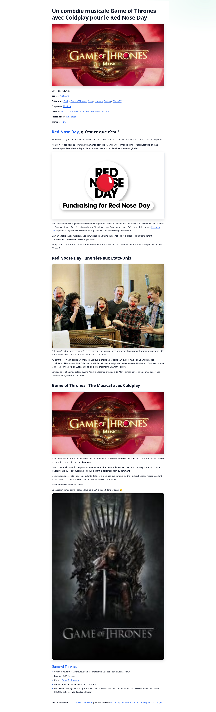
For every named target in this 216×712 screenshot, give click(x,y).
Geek (66, 101)
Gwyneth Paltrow (82, 111)
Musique (67, 106)
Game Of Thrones (70, 680)
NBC (64, 121)
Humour (99, 101)
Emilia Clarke (66, 111)
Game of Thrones (78, 101)
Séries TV (117, 101)
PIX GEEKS (64, 96)
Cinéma (107, 101)
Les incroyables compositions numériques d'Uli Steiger (136, 702)
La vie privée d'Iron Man (81, 702)
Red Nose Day (65, 132)
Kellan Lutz (96, 111)
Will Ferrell (107, 111)
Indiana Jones (72, 116)
